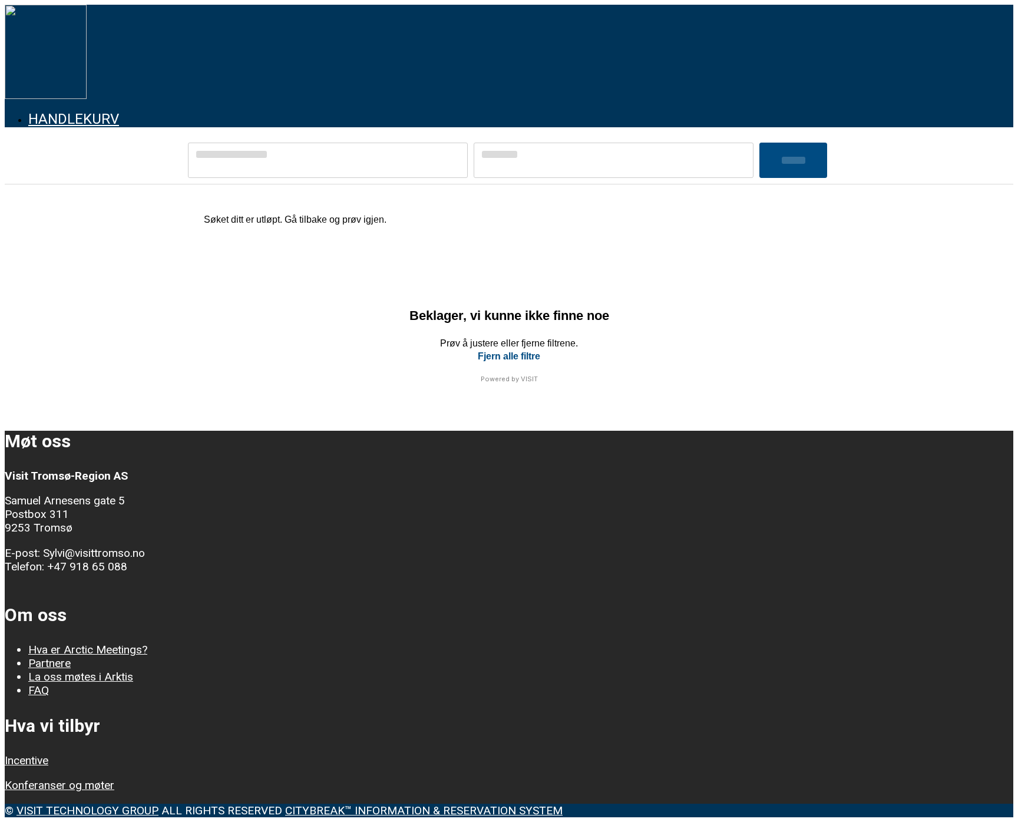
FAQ (38, 690)
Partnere (49, 663)
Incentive (26, 760)
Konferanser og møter (59, 785)
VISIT (529, 379)
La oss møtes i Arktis (80, 677)
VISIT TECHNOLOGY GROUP (87, 810)
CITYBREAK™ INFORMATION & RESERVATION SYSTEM (424, 810)
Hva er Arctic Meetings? (87, 649)
